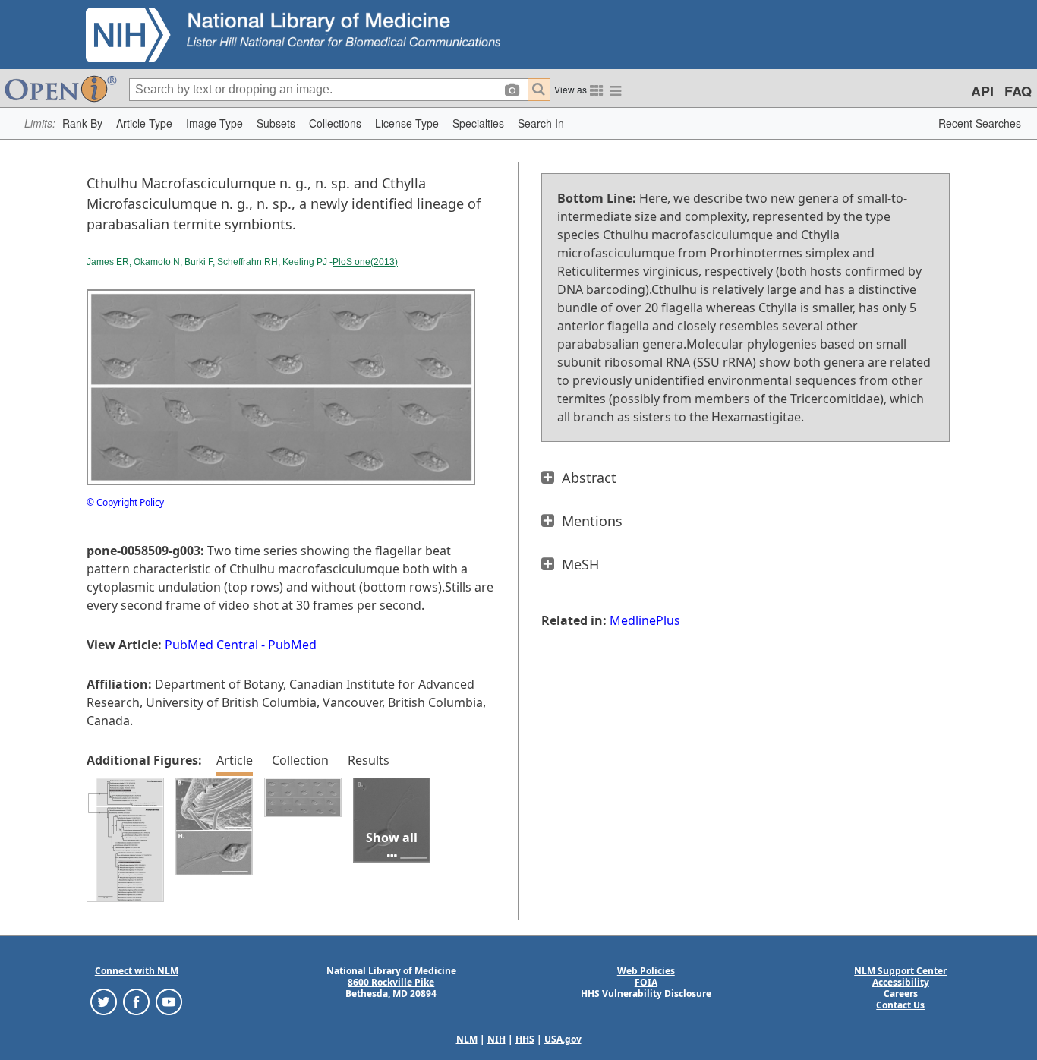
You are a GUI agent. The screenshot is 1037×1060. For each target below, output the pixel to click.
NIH (496, 1039)
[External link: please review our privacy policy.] (103, 1001)
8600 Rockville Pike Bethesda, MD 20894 (391, 988)
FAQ (1018, 91)
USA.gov (563, 1039)
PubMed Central (211, 644)
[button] (82, 123)
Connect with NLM (136, 970)
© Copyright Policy (125, 502)
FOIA (646, 982)
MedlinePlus (645, 620)
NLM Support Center (900, 970)
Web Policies (646, 970)
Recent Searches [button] (979, 123)
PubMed (292, 644)
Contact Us (900, 1004)
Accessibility (900, 982)
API (982, 91)
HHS (524, 1039)
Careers (901, 993)
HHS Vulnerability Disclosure (646, 993)
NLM (467, 1039)
